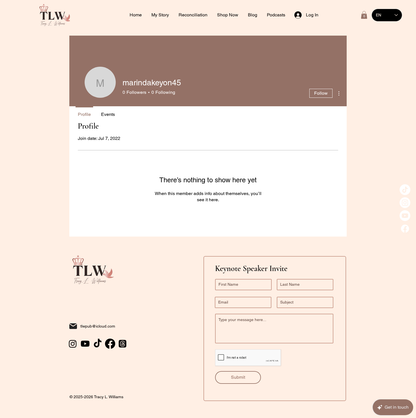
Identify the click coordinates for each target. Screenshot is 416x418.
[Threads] (122, 344)
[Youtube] (405, 215)
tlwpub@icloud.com (97, 326)
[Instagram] (405, 202)
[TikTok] (405, 189)
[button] (193, 15)
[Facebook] (405, 228)
